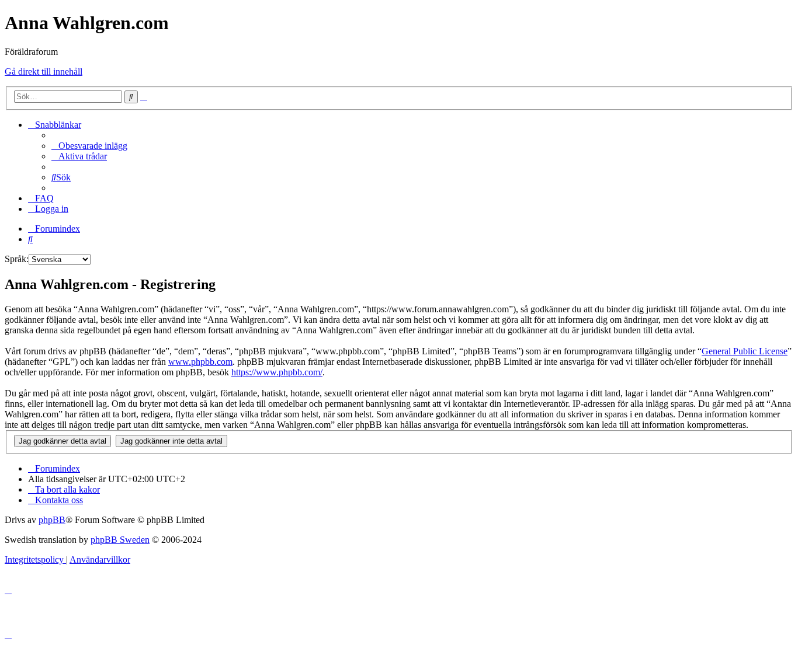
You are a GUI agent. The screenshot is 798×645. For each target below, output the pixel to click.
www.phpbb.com (200, 362)
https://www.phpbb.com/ (276, 372)
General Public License (744, 351)
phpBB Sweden (120, 540)
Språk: (17, 259)
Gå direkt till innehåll (43, 71)
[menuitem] (89, 146)
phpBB (52, 520)
